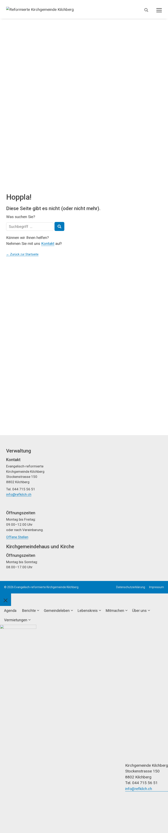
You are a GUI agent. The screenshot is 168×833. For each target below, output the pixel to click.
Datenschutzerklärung (130, 587)
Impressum (156, 587)
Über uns (139, 610)
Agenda (10, 610)
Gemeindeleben (57, 610)
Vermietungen (15, 620)
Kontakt (47, 243)
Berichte (29, 610)
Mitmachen (115, 610)
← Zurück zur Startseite (22, 254)
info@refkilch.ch (18, 494)
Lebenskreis (88, 610)
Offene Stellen (17, 537)
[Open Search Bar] (146, 10)
